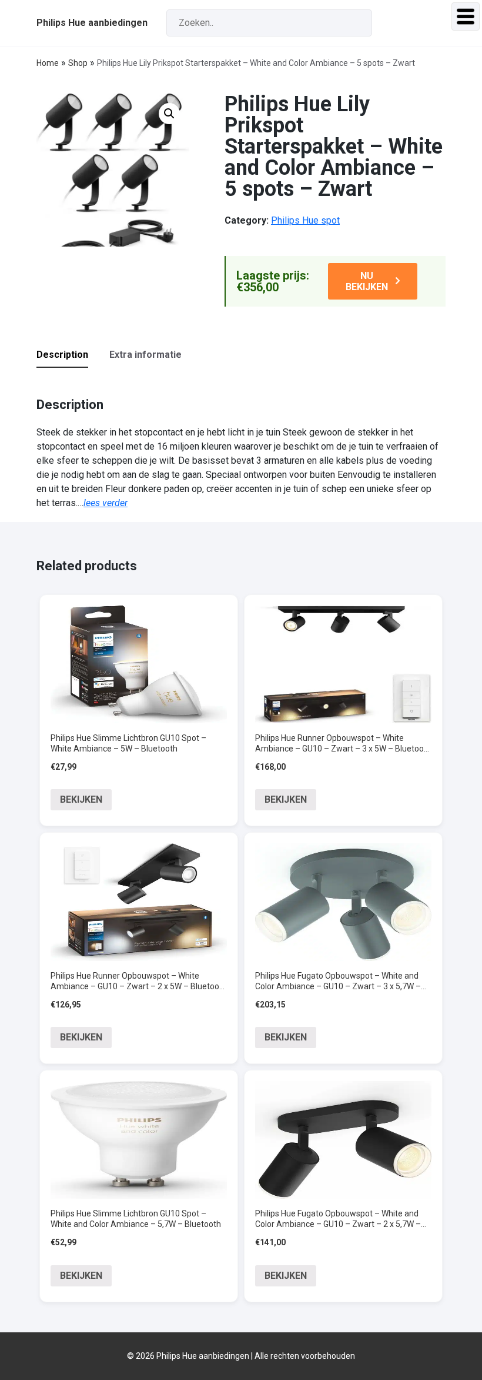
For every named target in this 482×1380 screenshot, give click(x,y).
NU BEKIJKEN (367, 281)
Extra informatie (145, 354)
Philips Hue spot (305, 220)
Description (62, 354)
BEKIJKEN (81, 799)
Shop (78, 63)
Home (47, 63)
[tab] (71, 355)
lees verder (105, 502)
